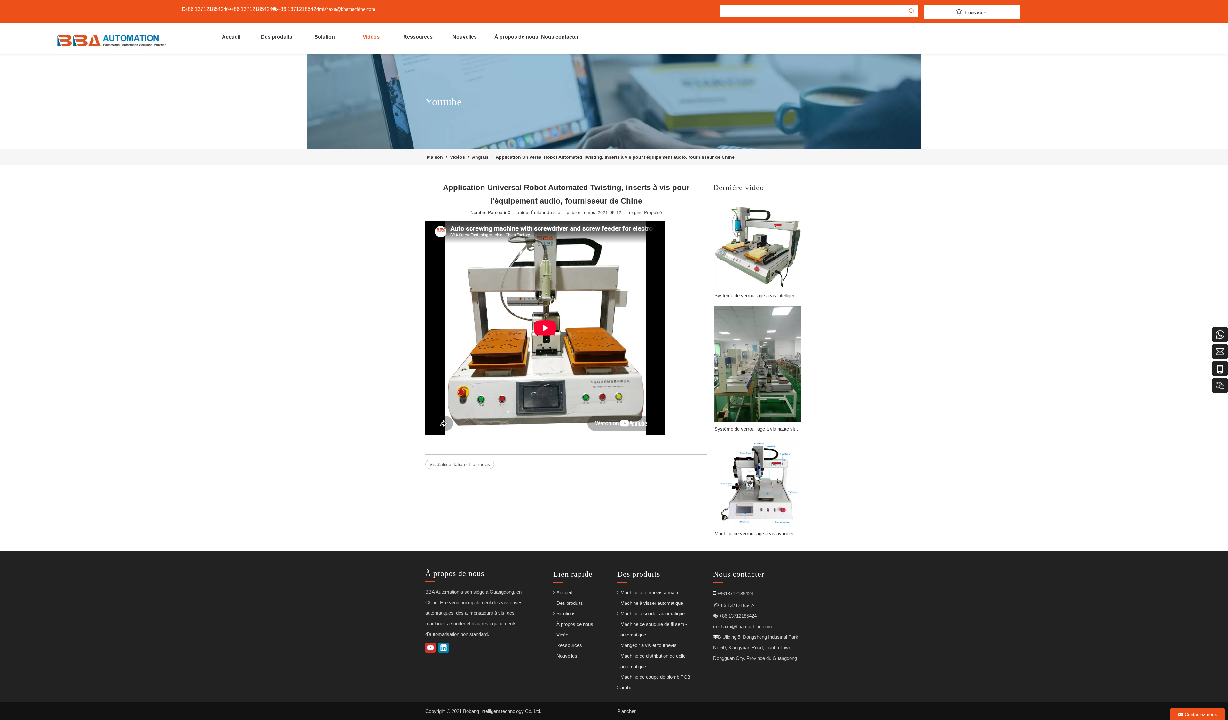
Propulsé (653, 212)
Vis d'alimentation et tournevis (459, 464)
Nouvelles (566, 656)
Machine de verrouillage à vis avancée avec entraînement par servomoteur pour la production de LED (757, 533)
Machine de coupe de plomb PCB (655, 677)
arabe (626, 687)
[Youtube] (430, 648)
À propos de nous (574, 624)
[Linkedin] (443, 648)
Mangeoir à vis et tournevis (648, 645)
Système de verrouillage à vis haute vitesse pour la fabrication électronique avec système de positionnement (757, 429)
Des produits (569, 603)
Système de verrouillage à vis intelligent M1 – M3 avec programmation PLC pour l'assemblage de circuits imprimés (757, 295)
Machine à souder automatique (652, 613)
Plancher (626, 711)
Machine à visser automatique (651, 603)
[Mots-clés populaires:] (911, 11)
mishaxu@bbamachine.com (742, 626)
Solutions (566, 613)
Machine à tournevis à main (649, 592)
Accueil (564, 592)
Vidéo (562, 634)
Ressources (569, 645)
